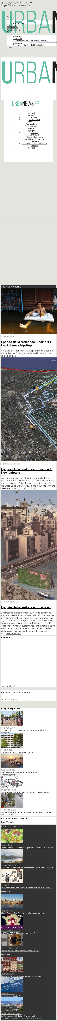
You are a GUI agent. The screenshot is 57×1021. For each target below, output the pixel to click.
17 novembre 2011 (11, 601)
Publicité (16, 36)
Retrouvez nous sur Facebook (15, 692)
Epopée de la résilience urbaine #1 (26, 607)
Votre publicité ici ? (9, 686)
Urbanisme (12, 25)
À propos (11, 34)
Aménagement (13, 30)
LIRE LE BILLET (8, 356)
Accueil (10, 17)
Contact (10, 47)
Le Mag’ (10, 19)
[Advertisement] (28, 191)
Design (10, 32)
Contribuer (17, 38)
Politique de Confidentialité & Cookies (29, 45)
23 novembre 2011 (11, 463)
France (16, 21)
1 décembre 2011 (10, 336)
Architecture (12, 28)
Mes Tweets (7, 822)
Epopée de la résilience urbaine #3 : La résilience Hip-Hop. (26, 343)
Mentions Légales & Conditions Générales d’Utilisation (34, 139)
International (18, 23)
